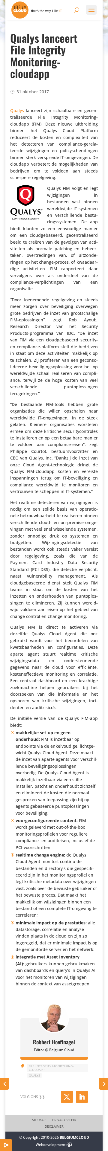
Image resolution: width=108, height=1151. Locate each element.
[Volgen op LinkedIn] (82, 1097)
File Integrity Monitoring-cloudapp (51, 1068)
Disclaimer (54, 1126)
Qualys (17, 110)
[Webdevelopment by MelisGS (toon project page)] (70, 1144)
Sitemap (39, 1120)
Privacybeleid (64, 1120)
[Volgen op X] (67, 1097)
